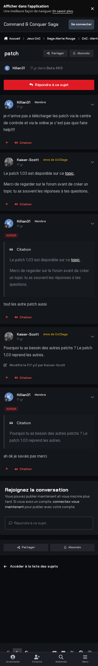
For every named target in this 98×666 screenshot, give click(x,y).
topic (69, 173)
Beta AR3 (54, 68)
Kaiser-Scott (28, 160)
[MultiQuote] (7, 143)
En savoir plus (12, 8)
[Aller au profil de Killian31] (7, 68)
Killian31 (19, 68)
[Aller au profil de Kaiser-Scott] (9, 162)
